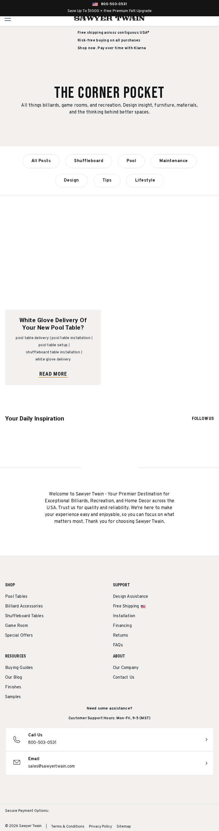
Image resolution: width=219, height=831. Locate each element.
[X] (148, 692)
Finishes (13, 687)
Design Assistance (130, 596)
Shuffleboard (88, 161)
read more (53, 374)
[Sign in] (200, 18)
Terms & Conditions (67, 826)
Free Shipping (126, 606)
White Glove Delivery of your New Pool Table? (53, 324)
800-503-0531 (114, 4)
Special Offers (19, 635)
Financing (122, 626)
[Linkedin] (158, 692)
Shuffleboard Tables (24, 616)
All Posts (41, 161)
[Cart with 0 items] (212, 18)
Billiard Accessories (24, 606)
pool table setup (53, 345)
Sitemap (124, 826)
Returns (120, 635)
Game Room (16, 626)
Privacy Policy (100, 826)
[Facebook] (126, 692)
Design (71, 180)
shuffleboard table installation (53, 352)
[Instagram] (116, 692)
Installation (124, 616)
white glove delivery (53, 359)
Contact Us (123, 677)
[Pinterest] (137, 692)
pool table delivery (32, 338)
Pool (131, 161)
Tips (107, 180)
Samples (13, 697)
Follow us (203, 418)
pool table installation (71, 338)
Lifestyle (145, 180)
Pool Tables (16, 596)
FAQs (118, 645)
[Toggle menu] (8, 18)
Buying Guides (19, 668)
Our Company (126, 668)
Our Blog (13, 677)
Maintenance (173, 161)
